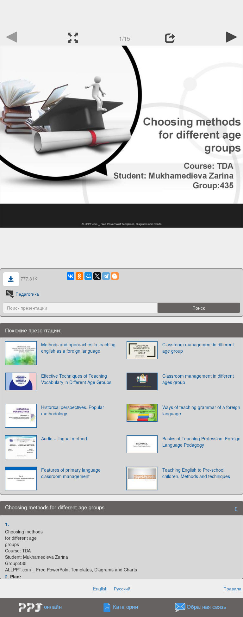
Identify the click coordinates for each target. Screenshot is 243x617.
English (100, 588)
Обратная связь (206, 607)
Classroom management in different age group (198, 347)
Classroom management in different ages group (198, 379)
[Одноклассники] (79, 276)
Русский (122, 588)
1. (7, 524)
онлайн (53, 606)
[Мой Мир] (88, 276)
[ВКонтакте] (70, 276)
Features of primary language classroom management (71, 473)
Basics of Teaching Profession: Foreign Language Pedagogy (201, 441)
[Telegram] (106, 276)
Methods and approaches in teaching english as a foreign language (78, 347)
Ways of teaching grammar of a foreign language (201, 410)
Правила (232, 588)
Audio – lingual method (64, 438)
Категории (125, 607)
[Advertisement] (121, 14)
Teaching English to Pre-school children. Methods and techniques (196, 473)
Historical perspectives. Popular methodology (72, 410)
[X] (97, 276)
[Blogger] (115, 276)
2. (7, 576)
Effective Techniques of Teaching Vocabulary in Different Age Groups (76, 379)
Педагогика (27, 294)
